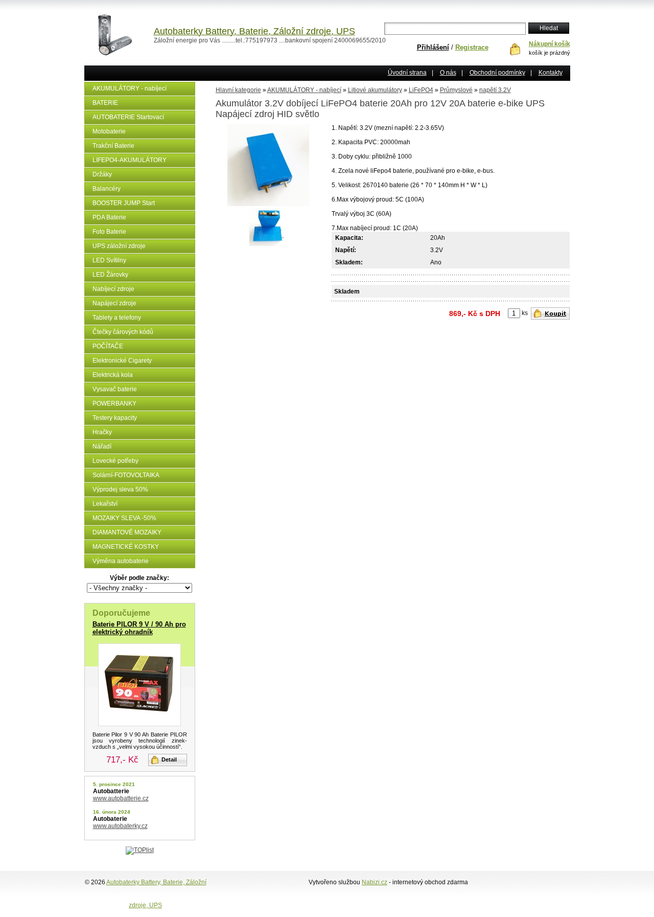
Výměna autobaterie (120, 561)
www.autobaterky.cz (120, 826)
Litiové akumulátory (375, 90)
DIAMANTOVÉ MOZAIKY (126, 532)
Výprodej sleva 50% (120, 489)
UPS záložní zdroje (119, 246)
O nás (448, 72)
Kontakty (551, 72)
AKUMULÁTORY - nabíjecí (129, 88)
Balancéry (106, 188)
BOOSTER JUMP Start (123, 203)
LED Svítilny (109, 260)
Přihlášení (433, 47)
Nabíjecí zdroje (113, 289)
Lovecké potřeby (115, 460)
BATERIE (105, 102)
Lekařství (105, 503)
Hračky (102, 432)
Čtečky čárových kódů (122, 332)
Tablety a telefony (116, 317)
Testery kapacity (114, 417)
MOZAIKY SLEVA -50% (124, 518)
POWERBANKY (114, 403)
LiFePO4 (421, 90)
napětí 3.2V (495, 90)
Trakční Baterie (113, 145)
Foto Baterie (109, 231)
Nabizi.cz (374, 882)
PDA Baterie (109, 217)
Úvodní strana (407, 72)
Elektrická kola (112, 374)
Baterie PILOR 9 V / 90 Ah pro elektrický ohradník (139, 628)
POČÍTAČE (107, 346)
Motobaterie (109, 131)
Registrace (471, 47)
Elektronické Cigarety (122, 360)
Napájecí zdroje (114, 303)
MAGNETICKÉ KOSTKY (125, 546)
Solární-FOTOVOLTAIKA (125, 475)
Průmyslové (456, 90)
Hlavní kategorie (238, 90)
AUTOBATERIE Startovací (128, 117)
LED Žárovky (110, 274)
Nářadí (101, 446)
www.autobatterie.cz (121, 798)
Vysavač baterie (114, 389)
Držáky (102, 174)
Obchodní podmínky (497, 72)
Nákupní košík (549, 44)
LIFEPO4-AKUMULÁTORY (129, 160)
